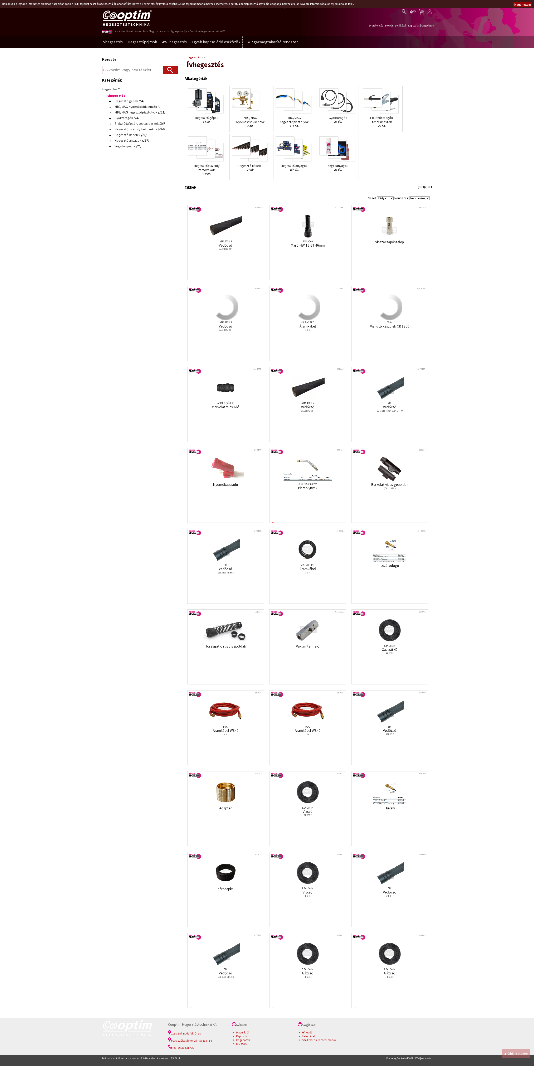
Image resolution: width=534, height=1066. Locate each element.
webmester (426, 1058)
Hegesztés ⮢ (111, 89)
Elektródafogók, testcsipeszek (137, 123)
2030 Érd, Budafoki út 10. (186, 1033)
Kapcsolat (413, 25)
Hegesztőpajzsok (142, 41)
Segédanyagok (125, 146)
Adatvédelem (163, 1058)
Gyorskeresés (376, 25)
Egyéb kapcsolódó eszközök (216, 41)
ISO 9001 (241, 1044)
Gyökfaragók (124, 118)
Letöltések (400, 25)
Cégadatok (427, 25)
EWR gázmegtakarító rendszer (271, 41)
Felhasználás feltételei (113, 1058)
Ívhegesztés (112, 41)
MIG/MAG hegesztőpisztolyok (136, 112)
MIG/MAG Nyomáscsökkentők (136, 107)
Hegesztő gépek (126, 101)
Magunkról (242, 1032)
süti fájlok (332, 4)
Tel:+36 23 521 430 (183, 1048)
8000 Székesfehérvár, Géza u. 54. (191, 1040)
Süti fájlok (175, 1058)
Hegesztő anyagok (128, 140)
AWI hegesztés (174, 41)
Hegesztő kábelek (127, 135)
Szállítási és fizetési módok (319, 1040)
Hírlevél (307, 1032)
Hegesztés (194, 57)
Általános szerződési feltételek (140, 1058)
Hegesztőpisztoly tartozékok (136, 129)
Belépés (389, 25)
